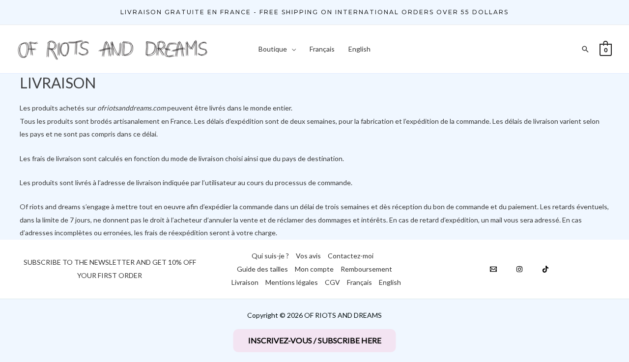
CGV (332, 282)
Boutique (272, 49)
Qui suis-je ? (270, 255)
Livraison (244, 282)
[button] (314, 12)
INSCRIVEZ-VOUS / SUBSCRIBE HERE (314, 340)
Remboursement (366, 269)
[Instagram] (519, 269)
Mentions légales (291, 282)
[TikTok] (545, 269)
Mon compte (314, 269)
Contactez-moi (350, 255)
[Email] (493, 269)
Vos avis (308, 255)
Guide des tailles (262, 269)
